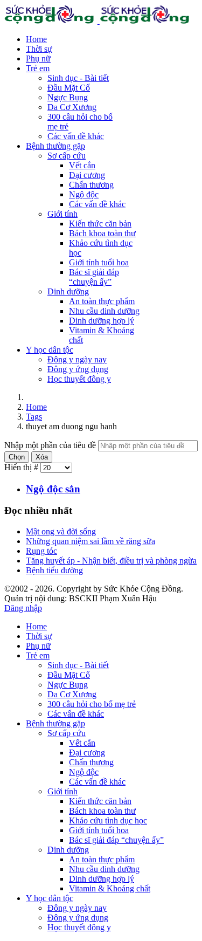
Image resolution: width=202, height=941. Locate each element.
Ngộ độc (84, 194)
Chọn (17, 457)
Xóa (42, 457)
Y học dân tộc (49, 349)
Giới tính (62, 213)
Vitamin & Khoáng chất (109, 888)
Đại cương (87, 175)
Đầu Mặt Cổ (68, 87)
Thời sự (39, 48)
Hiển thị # (22, 467)
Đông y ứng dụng (77, 369)
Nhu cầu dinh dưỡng (104, 310)
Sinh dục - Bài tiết (78, 78)
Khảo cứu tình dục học (108, 820)
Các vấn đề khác (75, 136)
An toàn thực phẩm (102, 301)
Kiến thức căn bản (100, 223)
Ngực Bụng (67, 97)
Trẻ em (38, 68)
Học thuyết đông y (79, 378)
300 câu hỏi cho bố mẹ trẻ (91, 704)
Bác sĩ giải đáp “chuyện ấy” (94, 276)
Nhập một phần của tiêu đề (51, 445)
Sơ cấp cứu (66, 155)
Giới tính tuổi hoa (99, 262)
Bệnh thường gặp (55, 145)
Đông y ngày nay (77, 359)
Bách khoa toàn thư (102, 233)
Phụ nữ (38, 58)
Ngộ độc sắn (53, 488)
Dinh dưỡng (68, 291)
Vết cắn (82, 165)
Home (36, 39)
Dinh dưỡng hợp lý (101, 320)
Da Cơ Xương (71, 107)
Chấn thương (91, 184)
